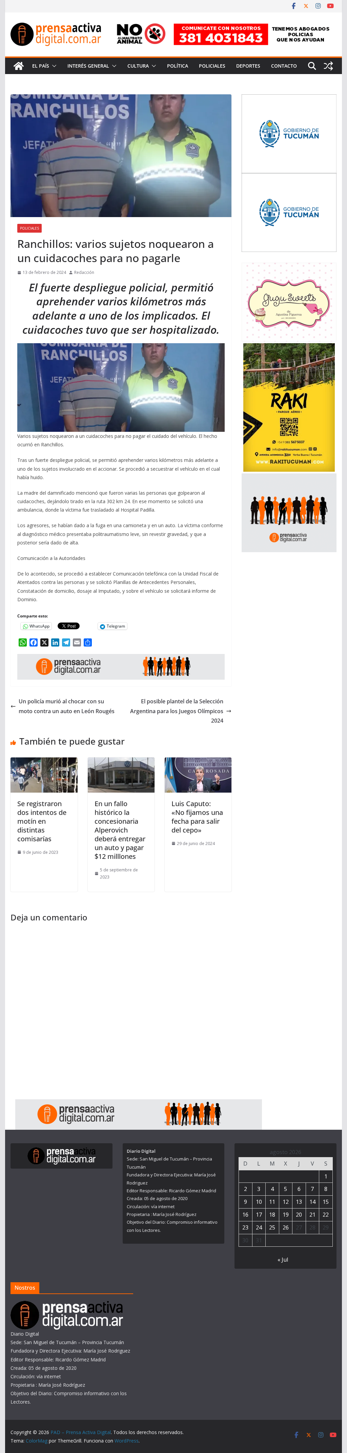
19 (286, 1214)
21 (312, 1214)
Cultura (138, 66)
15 (326, 1201)
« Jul (283, 1259)
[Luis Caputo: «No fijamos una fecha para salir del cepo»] (198, 762)
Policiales (212, 66)
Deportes (248, 66)
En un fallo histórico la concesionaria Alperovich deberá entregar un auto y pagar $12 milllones (120, 830)
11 (272, 1201)
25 (272, 1227)
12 (286, 1201)
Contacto (284, 66)
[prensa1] (121, 658)
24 (259, 1227)
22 (326, 1214)
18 (272, 1214)
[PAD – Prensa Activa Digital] (19, 66)
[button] (53, 66)
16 (245, 1214)
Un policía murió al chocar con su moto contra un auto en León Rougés (67, 706)
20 (299, 1214)
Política (177, 66)
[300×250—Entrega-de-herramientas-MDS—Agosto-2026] (289, 177)
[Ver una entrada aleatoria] (328, 66)
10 (259, 1201)
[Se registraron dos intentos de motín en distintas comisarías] (44, 762)
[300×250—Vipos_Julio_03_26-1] (289, 98)
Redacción (84, 272)
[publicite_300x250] (289, 477)
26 (286, 1227)
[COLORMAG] (67, 1305)
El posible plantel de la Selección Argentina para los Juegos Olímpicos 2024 (176, 711)
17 (259, 1214)
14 (312, 1201)
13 (299, 1201)
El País (40, 66)
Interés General (88, 66)
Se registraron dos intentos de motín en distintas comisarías (41, 821)
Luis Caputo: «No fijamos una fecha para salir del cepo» (197, 817)
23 (245, 1227)
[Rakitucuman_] (288, 347)
